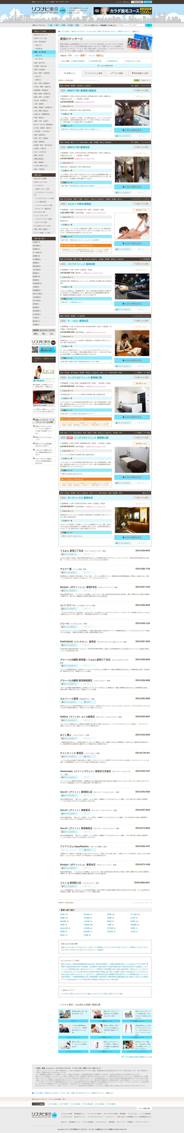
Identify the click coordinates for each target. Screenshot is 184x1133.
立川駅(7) (36, 317)
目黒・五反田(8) (39, 69)
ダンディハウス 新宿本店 (77, 497)
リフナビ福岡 (110, 1104)
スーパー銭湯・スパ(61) (42, 233)
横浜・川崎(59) (39, 169)
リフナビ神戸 (63, 1104)
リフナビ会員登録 (87, 1122)
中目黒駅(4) (37, 259)
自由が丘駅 (64, 928)
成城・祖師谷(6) (39, 135)
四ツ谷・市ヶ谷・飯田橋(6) (43, 124)
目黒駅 (109, 918)
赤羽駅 (133, 928)
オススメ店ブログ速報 (111, 1114)
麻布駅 (109, 921)
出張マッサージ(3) (40, 38)
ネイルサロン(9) (39, 212)
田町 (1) (38, 80)
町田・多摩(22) (39, 142)
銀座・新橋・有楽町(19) (42, 93)
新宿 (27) (39, 55)
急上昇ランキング (79, 1117)
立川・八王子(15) (40, 152)
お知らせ (63, 1122)
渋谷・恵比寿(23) (40, 41)
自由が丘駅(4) (37, 293)
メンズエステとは (66, 1117)
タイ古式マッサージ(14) (42, 226)
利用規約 (130, 1122)
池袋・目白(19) (39, 63)
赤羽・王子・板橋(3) (41, 138)
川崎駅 (86, 935)
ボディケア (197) (41, 222)
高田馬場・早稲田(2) (41, 90)
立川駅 (133, 931)
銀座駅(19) (36, 276)
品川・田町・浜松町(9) (42, 73)
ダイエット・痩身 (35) (43, 208)
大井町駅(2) (37, 297)
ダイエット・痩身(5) (128, 947)
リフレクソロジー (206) (44, 219)
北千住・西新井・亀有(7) (42, 128)
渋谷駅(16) (36, 242)
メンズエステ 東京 (67, 993)
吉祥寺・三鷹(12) (40, 148)
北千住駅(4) (37, 300)
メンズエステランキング (95, 1117)
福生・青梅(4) (39, 162)
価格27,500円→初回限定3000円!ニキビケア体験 (84, 361)
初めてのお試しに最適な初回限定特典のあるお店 (77, 964)
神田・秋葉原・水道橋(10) (43, 107)
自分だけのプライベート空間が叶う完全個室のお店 (98, 969)
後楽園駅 (134, 924)
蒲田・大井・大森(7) (41, 121)
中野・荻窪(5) (39, 117)
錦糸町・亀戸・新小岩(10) (43, 145)
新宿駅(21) (36, 249)
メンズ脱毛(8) (98, 947)
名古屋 (70, 25)
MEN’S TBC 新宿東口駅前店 (78, 90)
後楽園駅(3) (37, 290)
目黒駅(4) (36, 263)
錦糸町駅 (87, 931)
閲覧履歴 (104, 25)
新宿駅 (109, 914)
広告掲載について (74, 1122)
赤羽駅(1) (36, 304)
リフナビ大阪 (52, 1104)
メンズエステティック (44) (45, 198)
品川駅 (133, 918)
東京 (77, 25)
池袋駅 (62, 918)
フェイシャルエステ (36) (44, 205)
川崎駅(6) (36, 324)
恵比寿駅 (87, 914)
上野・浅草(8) (39, 104)
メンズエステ (38, 185)
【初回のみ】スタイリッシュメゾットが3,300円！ (84, 240)
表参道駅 (63, 921)
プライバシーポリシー (142, 1122)
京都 (63, 25)
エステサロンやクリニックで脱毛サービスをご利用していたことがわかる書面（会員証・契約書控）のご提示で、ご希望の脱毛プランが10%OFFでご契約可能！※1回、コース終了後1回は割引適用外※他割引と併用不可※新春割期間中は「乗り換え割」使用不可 (86, 424)
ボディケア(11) (70, 950)
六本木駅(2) (37, 269)
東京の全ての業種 (40, 178)
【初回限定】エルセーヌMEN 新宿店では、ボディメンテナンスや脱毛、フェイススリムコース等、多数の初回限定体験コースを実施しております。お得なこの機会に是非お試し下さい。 (86, 250)
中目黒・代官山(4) (40, 66)
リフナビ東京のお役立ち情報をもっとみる (138, 1057)
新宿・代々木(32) (40, 52)
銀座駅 (133, 921)
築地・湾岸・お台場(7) (42, 97)
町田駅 (62, 931)
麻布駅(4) (36, 273)
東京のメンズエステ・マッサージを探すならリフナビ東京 (93, 1129)
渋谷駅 (62, 914)
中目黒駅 (87, 918)
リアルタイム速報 (66, 1114)
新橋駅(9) (36, 280)
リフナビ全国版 (39, 1104)
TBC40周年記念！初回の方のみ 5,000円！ (82, 186)
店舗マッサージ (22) (42, 189)
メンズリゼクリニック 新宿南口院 (81, 377)
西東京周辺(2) (39, 159)
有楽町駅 (87, 924)
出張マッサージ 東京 (116, 993)
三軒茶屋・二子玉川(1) (42, 131)
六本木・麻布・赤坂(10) (42, 86)
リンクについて (110, 1117)
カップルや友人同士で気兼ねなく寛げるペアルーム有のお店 (98, 979)
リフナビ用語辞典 (145, 1114)
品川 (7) (38, 76)
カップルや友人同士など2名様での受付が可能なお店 (91, 972)
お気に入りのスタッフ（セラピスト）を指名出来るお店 (89, 974)
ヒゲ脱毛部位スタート (76, 302)
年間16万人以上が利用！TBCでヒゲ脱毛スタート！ (85, 129)
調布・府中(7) (39, 155)
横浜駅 (62, 935)
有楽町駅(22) (37, 283)
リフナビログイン (101, 1122)
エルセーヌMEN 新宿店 (76, 203)
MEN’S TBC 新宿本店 (75, 147)
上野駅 (109, 924)
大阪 (50, 25)
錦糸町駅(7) (37, 311)
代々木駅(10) (37, 252)
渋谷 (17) (39, 45)
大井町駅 (87, 928)
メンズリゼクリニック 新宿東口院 (85, 437)
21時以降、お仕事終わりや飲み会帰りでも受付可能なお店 (101, 966)
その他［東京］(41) (41, 165)
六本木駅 (87, 921)
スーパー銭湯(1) (98, 950)
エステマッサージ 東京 (99, 993)
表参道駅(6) (37, 266)
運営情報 (111, 1122)
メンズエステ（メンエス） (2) (44, 193)
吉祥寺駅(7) (37, 314)
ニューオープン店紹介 (94, 1114)
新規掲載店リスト (79, 1114)
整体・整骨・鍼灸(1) (41, 229)
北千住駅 (110, 928)
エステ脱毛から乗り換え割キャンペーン (81, 414)
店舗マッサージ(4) (67, 947)
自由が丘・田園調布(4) (42, 114)
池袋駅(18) (36, 256)
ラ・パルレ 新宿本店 (74, 320)
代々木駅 (134, 914)
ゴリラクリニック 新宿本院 (78, 264)
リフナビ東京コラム (92, 25)
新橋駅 (62, 924)
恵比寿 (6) (39, 48)
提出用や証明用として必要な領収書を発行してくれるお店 (115, 964)
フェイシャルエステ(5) (112, 947)
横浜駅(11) (36, 321)
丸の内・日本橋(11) (41, 100)
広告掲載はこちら (132, 1117)
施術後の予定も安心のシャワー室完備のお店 (124, 974)
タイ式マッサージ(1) (84, 950)
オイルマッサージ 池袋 (82, 993)
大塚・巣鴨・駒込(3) (41, 111)
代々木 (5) (39, 59)
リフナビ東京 (99, 1104)
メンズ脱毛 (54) (41, 202)
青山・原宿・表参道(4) (42, 83)
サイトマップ (121, 1122)
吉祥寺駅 (110, 931)
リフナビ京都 (74, 1104)
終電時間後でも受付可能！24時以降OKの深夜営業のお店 (109, 977)
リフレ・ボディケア (41, 215)
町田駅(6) (36, 307)
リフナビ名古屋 (87, 1104)
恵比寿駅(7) (37, 245)
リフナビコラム (132, 1114)
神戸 (57, 25)
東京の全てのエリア (41, 35)
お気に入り (112, 25)
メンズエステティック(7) (83, 947)
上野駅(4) (36, 287)
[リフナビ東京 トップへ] (49, 11)
